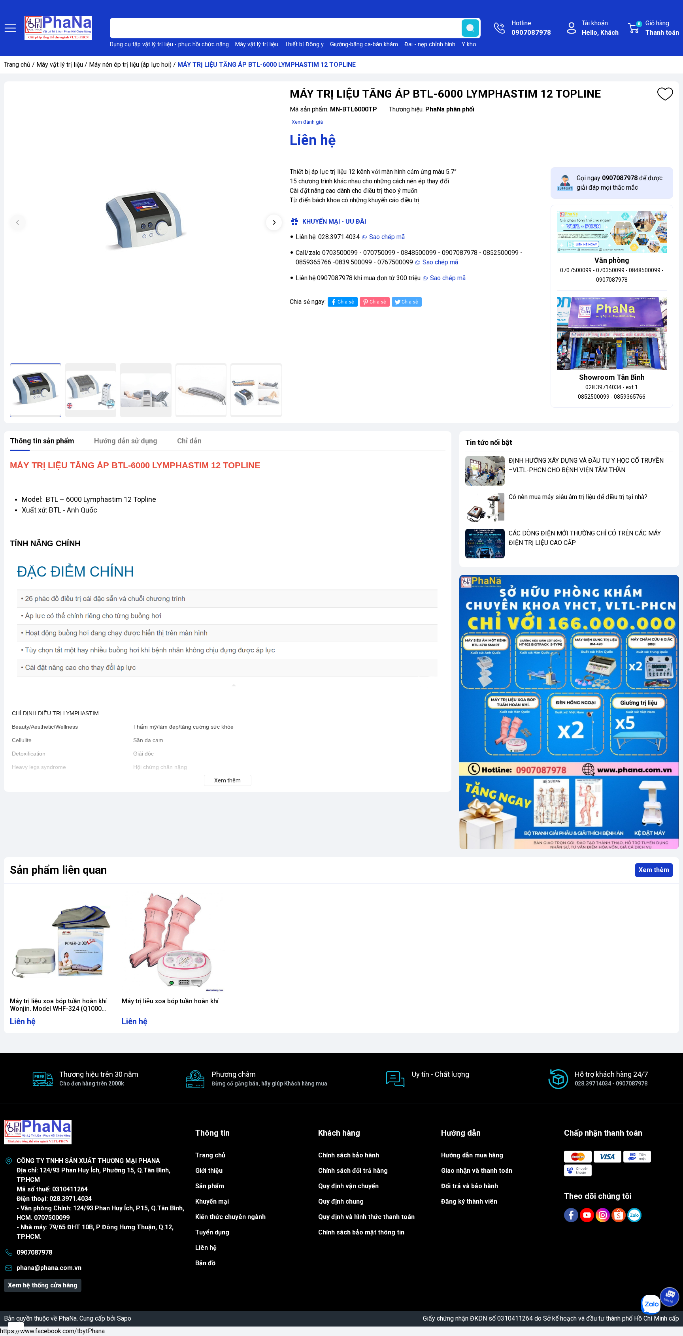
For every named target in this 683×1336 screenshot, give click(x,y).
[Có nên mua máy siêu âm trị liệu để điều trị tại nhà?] (485, 507)
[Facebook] (572, 1214)
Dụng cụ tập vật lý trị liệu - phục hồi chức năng (169, 44)
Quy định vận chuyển (348, 1186)
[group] (146, 223)
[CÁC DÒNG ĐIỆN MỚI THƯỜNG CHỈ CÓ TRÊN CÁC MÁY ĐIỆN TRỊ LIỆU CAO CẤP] (485, 543)
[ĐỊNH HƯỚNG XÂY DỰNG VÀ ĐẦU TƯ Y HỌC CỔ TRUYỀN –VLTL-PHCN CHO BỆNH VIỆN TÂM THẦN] (485, 471)
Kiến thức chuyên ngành (230, 1217)
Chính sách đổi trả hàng (353, 1170)
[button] (274, 222)
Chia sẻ (346, 302)
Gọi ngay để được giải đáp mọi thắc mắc (619, 182)
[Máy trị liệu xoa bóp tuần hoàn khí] (173, 941)
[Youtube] (588, 1214)
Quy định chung (341, 1201)
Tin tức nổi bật (488, 442)
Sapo (124, 1318)
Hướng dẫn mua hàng (472, 1155)
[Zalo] (634, 1214)
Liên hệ (206, 1247)
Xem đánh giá (307, 122)
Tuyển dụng (212, 1232)
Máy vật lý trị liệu (256, 44)
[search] (470, 28)
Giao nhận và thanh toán (476, 1170)
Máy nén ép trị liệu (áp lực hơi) (130, 64)
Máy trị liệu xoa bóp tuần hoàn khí (170, 1001)
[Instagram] (603, 1214)
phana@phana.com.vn (49, 1268)
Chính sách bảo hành (348, 1155)
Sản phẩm (209, 1186)
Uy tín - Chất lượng (440, 1074)
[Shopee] (619, 1214)
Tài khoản (600, 27)
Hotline (531, 27)
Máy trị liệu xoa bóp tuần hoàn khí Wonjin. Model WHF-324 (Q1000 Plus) (58, 1008)
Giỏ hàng (658, 27)
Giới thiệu (209, 1170)
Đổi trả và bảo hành (469, 1186)
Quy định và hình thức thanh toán (366, 1217)
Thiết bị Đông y (304, 44)
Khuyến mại (212, 1201)
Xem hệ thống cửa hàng (42, 1285)
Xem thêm (654, 870)
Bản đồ (205, 1263)
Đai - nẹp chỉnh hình (429, 44)
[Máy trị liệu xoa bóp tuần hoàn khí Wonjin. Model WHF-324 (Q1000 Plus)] (61, 941)
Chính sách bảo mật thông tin (361, 1232)
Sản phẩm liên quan (58, 869)
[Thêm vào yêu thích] (665, 94)
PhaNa (67, 1318)
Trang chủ (17, 64)
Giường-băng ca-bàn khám (364, 44)
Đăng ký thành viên (469, 1201)
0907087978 (34, 1252)
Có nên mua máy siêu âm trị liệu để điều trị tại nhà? (578, 497)
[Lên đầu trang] (669, 1275)
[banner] (569, 712)
